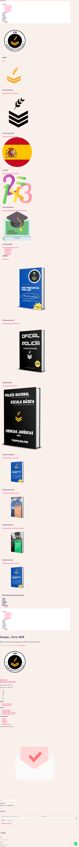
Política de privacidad (6, 705)
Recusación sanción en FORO (8, 714)
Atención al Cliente (6, 709)
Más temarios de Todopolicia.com (13, 595)
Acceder (3, 820)
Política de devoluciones (7, 703)
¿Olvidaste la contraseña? (6, 823)
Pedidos (4, 718)
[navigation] (39, 837)
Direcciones (4, 721)
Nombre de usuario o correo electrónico (9, 816)
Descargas (4, 720)
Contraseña (44, 816)
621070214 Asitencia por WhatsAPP (8, 681)
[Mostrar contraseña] (76, 818)
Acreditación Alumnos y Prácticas (9, 712)
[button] (75, 843)
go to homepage (22, 645)
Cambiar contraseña (6, 724)
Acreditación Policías (6, 711)
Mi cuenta (4, 722)
